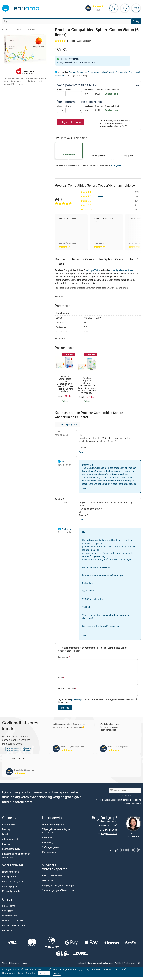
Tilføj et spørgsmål (67, 424)
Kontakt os (7, 930)
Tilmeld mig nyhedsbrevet (128, 795)
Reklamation (48, 837)
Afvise (56, 973)
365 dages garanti (50, 847)
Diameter (99, 89)
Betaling (6, 829)
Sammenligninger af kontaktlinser (58, 890)
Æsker (60, 89)
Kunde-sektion (49, 852)
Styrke (68, 89)
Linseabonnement (10, 871)
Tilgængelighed (112, 89)
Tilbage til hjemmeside (11, 963)
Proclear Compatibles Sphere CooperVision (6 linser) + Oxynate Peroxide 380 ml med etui (64, 384)
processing (76, 699)
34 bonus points (80, 62)
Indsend (65, 707)
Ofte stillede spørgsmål (53, 824)
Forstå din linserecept (52, 875)
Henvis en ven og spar (12, 881)
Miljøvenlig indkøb (11, 891)
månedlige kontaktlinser (121, 270)
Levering (6, 834)
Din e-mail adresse (67, 688)
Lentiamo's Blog (9, 915)
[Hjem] (3, 29)
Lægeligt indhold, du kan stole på (58, 885)
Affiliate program (10, 886)
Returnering (47, 842)
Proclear (31, 29)
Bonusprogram (9, 876)
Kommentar (64, 657)
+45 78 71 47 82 (109, 830)
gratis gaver (116, 165)
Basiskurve (88, 89)
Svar (81, 452)
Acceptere (44, 973)
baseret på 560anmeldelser (79, 40)
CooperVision (18, 29)
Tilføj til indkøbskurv (70, 122)
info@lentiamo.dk (109, 833)
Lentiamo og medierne (12, 920)
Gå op (24, 963)
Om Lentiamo (8, 906)
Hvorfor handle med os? (13, 925)
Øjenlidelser (47, 880)
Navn (61, 677)
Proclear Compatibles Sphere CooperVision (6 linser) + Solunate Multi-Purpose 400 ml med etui (87, 385)
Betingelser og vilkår (11, 848)
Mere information (27, 973)
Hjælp (136, 85)
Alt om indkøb (8, 824)
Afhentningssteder (11, 839)
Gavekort (6, 843)
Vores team (7, 910)
